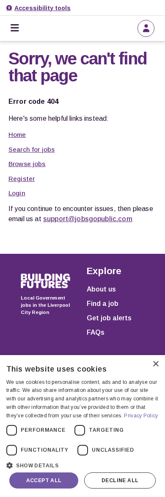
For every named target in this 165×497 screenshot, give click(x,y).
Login (16, 193)
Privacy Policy (141, 416)
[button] (82, 464)
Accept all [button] (44, 480)
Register (21, 178)
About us (101, 289)
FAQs (95, 332)
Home (17, 134)
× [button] (155, 364)
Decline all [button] (120, 480)
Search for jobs (31, 149)
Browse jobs (27, 163)
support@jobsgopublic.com (87, 218)
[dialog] (82, 426)
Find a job (102, 303)
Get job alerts (109, 318)
